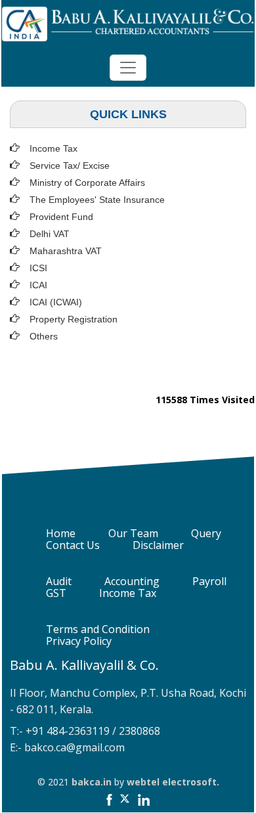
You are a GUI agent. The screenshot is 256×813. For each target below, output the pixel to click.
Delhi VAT (50, 234)
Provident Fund (61, 216)
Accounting (132, 581)
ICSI (38, 268)
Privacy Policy (79, 641)
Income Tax (53, 148)
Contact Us (73, 545)
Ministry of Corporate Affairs (87, 182)
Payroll (209, 581)
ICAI (38, 285)
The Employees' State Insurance (97, 199)
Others (44, 336)
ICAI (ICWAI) (56, 302)
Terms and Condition (98, 629)
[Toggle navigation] (128, 68)
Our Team (133, 533)
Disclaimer (158, 545)
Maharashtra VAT (66, 251)
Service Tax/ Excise (70, 165)
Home (60, 533)
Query (206, 533)
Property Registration (73, 319)
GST (56, 593)
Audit (59, 581)
